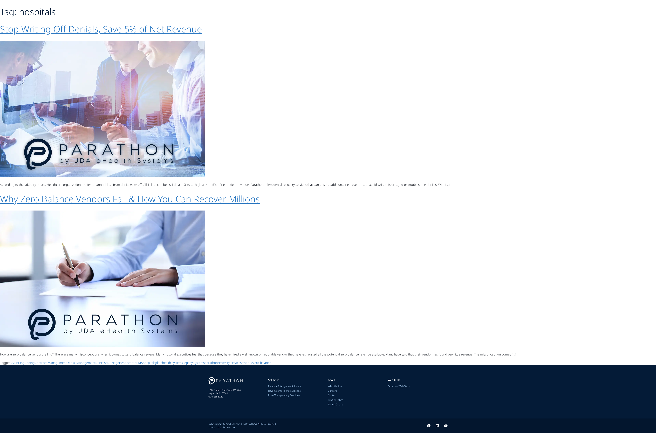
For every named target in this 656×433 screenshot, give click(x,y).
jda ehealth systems (169, 363)
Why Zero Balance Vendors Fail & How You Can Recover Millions (130, 199)
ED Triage (112, 363)
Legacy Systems (194, 363)
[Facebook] (428, 425)
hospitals (149, 363)
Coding (30, 363)
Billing (20, 363)
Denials (100, 363)
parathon (211, 363)
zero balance (262, 363)
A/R (13, 363)
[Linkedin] (437, 425)
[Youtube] (446, 425)
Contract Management (51, 363)
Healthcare (126, 363)
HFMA (138, 363)
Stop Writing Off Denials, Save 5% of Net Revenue (101, 29)
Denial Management (81, 363)
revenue (247, 363)
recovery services (230, 363)
